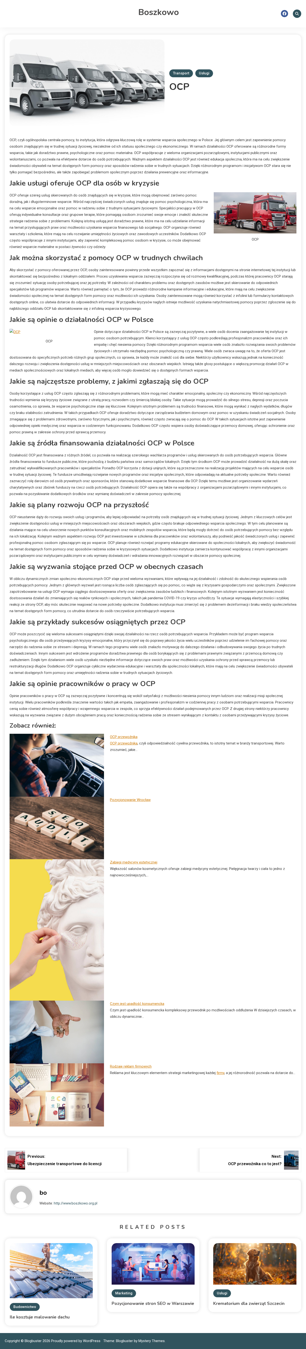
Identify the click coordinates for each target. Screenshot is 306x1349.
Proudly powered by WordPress (76, 1341)
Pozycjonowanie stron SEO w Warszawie (153, 1303)
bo (43, 1193)
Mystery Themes (151, 1341)
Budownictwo (24, 1307)
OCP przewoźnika (123, 737)
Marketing (123, 1293)
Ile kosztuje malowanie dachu (40, 1317)
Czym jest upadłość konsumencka (137, 1004)
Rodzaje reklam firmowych (131, 1066)
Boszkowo (158, 12)
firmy (220, 1073)
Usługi (204, 73)
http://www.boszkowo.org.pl (75, 1203)
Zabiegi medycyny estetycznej (133, 862)
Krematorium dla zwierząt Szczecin (248, 1303)
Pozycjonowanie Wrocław (130, 800)
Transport (181, 73)
